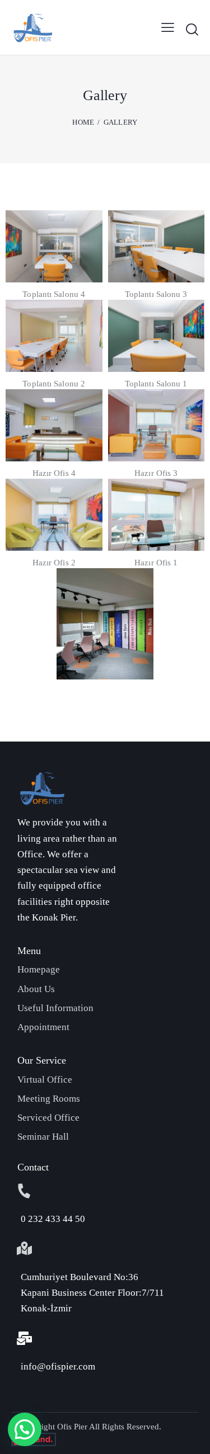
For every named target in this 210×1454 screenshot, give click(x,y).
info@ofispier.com (58, 1366)
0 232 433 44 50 (53, 1219)
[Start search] (192, 29)
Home (83, 122)
